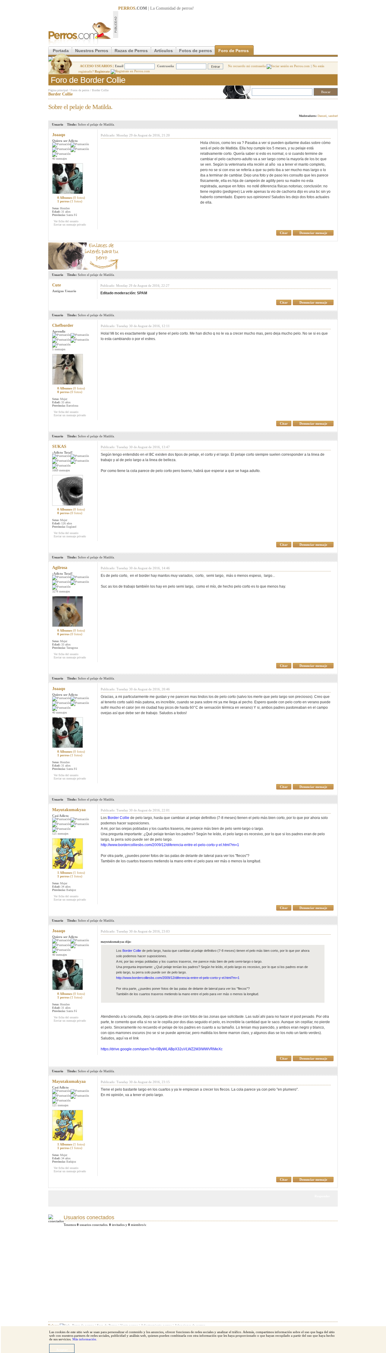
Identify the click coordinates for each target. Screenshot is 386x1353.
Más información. (84, 1339)
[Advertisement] (228, 24)
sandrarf (333, 115)
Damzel (322, 115)
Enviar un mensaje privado (70, 224)
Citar (284, 233)
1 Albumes (71, 872)
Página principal (58, 90)
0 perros (69, 392)
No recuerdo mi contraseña (247, 66)
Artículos (163, 50)
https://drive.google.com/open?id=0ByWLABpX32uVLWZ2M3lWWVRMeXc (162, 1049)
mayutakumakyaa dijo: (116, 941)
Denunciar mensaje (313, 233)
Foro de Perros (233, 50)
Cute (56, 285)
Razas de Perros (131, 50)
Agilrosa (59, 567)
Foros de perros (80, 90)
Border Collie (100, 90)
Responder (325, 105)
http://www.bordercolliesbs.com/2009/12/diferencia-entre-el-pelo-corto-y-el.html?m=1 (170, 845)
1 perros (69, 201)
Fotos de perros (195, 50)
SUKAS (59, 446)
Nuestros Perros (91, 50)
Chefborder (62, 325)
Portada (61, 50)
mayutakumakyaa (69, 810)
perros (187, 8)
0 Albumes (71, 197)
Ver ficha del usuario (66, 221)
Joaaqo (58, 135)
